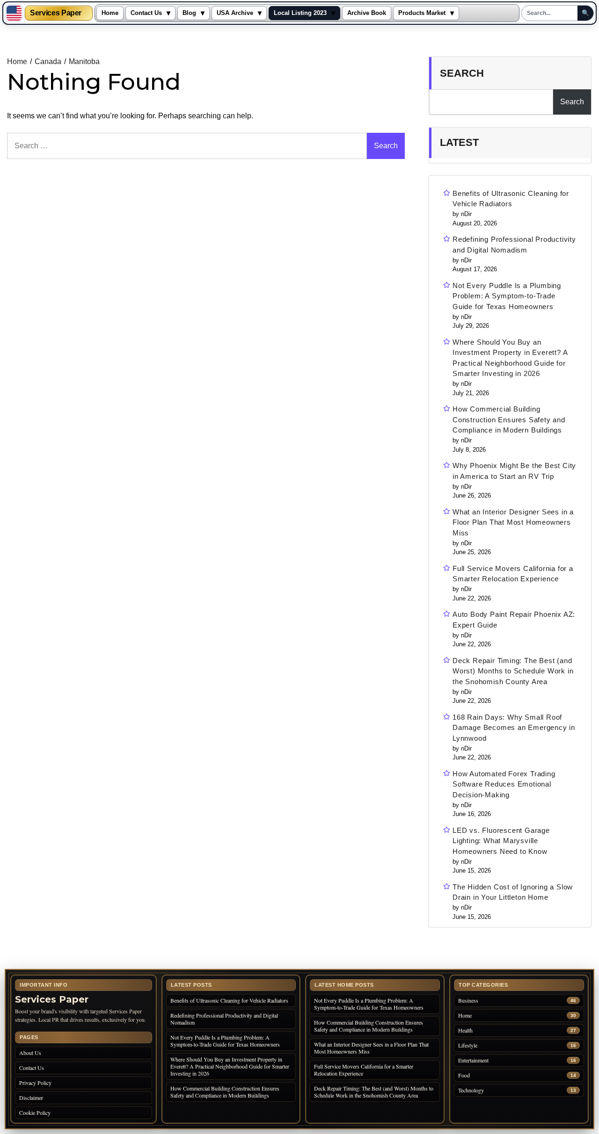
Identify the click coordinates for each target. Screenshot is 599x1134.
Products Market (422, 13)
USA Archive (235, 13)
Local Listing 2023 (300, 13)
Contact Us (146, 13)
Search (462, 73)
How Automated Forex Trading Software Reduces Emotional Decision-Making (504, 784)
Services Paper (55, 13)
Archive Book (366, 13)
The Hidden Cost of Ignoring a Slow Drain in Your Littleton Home (513, 892)
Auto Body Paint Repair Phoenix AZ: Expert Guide (514, 619)
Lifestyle (467, 1045)
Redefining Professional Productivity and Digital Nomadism (514, 244)
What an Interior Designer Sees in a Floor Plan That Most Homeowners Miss (513, 522)
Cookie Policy (35, 1112)
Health (465, 1030)
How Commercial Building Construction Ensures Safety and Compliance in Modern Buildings (509, 419)
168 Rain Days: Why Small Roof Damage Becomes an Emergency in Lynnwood (514, 727)
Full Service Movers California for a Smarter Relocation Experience (513, 573)
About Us (30, 1052)
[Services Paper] (14, 13)
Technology (471, 1090)
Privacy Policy (35, 1082)
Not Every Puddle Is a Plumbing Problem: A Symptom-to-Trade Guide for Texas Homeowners (507, 296)
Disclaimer (31, 1097)
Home (110, 13)
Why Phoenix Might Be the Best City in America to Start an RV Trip (514, 471)
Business (468, 1000)
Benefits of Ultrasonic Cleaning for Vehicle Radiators (511, 198)
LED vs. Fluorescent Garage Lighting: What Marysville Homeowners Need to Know (501, 840)
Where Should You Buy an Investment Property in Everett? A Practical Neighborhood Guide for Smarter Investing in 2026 (510, 358)
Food (464, 1075)
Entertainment (473, 1060)
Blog (189, 13)
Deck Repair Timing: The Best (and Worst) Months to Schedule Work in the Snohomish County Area (513, 671)
